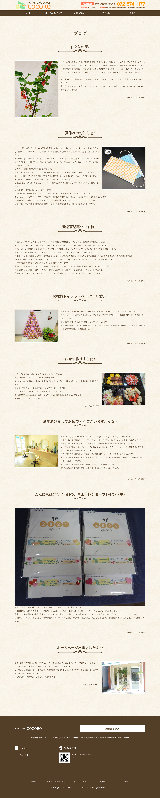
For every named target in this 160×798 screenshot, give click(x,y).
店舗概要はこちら (112, 729)
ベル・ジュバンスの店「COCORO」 (77, 787)
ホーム (27, 13)
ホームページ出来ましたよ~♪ (80, 648)
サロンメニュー (80, 13)
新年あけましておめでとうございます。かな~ (80, 421)
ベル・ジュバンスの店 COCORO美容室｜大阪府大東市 (33, 5)
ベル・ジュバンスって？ (54, 13)
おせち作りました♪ (80, 359)
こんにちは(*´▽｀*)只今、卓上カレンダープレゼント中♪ (80, 494)
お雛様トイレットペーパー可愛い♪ (80, 296)
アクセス (106, 13)
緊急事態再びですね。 (80, 227)
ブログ (132, 13)
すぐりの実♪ (80, 47)
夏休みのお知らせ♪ (80, 133)
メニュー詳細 (23, 755)
